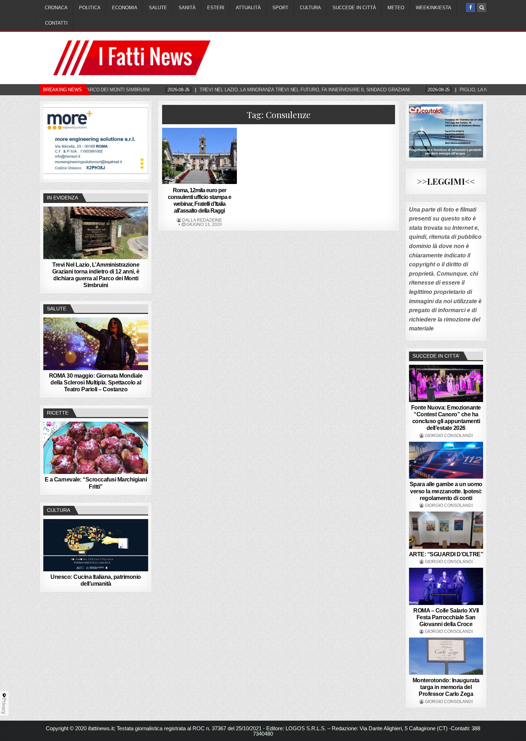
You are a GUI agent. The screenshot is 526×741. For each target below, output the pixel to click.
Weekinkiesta (433, 7)
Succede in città (354, 7)
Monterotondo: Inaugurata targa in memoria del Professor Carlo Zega (446, 687)
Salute (158, 7)
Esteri (215, 7)
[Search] (481, 7)
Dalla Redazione (202, 220)
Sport (280, 7)
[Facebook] (470, 7)
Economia (124, 7)
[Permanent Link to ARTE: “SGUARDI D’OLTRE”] (446, 530)
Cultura (310, 7)
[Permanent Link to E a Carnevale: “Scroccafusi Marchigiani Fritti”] (95, 448)
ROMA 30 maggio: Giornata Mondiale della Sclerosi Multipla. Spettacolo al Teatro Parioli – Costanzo (96, 382)
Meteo (396, 7)
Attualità (248, 7)
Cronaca (56, 7)
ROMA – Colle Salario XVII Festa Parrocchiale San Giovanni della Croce (446, 617)
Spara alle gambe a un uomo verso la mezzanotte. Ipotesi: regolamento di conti (446, 491)
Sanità (187, 7)
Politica (90, 7)
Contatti (56, 23)
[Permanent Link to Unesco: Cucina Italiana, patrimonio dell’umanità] (95, 545)
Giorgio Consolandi (449, 435)
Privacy (4, 706)
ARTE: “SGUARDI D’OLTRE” (446, 554)
